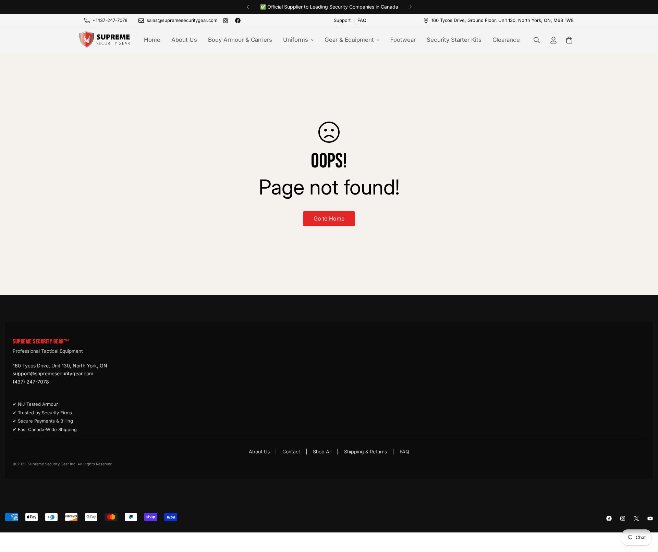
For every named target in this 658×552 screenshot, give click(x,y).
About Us (184, 39)
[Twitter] (636, 518)
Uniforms (295, 39)
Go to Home (329, 218)
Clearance (506, 39)
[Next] (410, 7)
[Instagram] (225, 20)
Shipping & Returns (365, 451)
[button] (569, 40)
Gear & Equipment (349, 39)
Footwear (403, 39)
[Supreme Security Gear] (104, 40)
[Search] (537, 40)
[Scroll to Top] (645, 515)
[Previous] (247, 7)
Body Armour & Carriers (240, 39)
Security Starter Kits (454, 39)
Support (342, 20)
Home (152, 39)
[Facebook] (238, 20)
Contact (291, 451)
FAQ (361, 20)
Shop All (322, 451)
